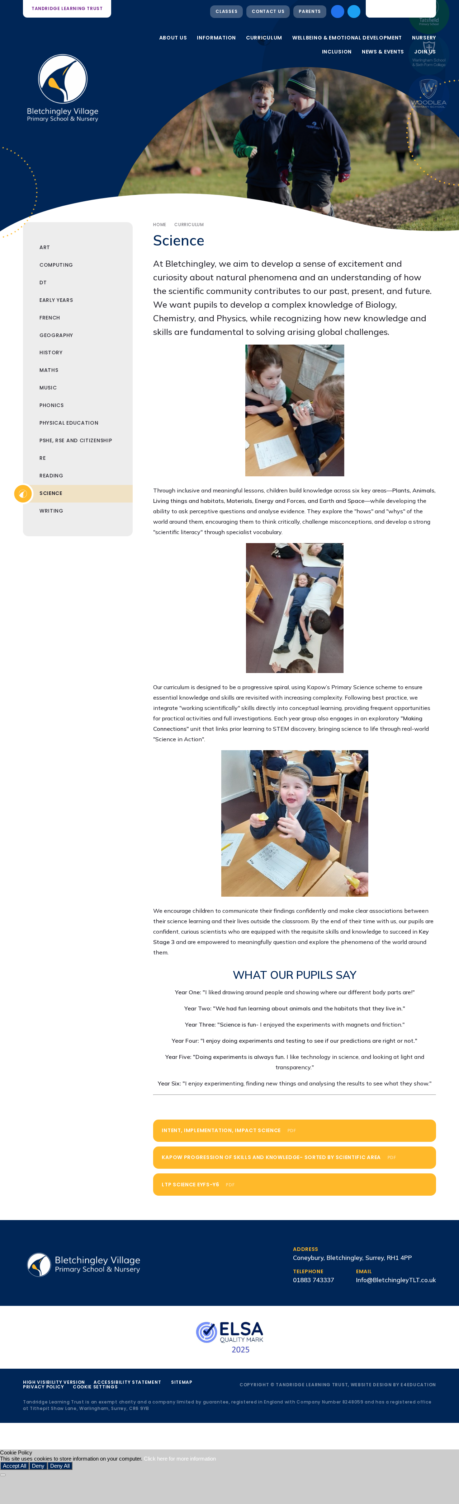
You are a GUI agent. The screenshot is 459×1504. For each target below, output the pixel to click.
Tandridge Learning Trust (67, 8)
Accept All (14, 1466)
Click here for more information (180, 1459)
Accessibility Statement (127, 1382)
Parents (310, 11)
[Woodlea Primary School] (428, 95)
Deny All (60, 1466)
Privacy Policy (43, 1387)
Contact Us (268, 11)
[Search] (425, 8)
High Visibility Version (54, 1382)
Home (159, 224)
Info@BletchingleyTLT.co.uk (396, 1280)
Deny (38, 1466)
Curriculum (189, 224)
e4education (418, 1385)
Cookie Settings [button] (95, 1387)
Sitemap (182, 1382)
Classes (226, 11)
